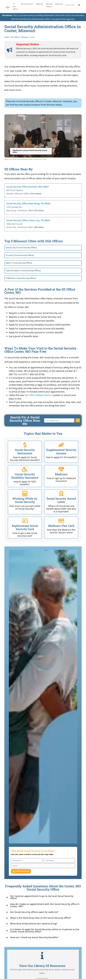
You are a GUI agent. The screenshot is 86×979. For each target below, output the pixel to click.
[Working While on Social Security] (25, 493)
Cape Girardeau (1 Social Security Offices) (23, 270)
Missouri (24, 37)
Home (6, 37)
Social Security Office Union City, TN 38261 (28, 220)
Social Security (26, 4)
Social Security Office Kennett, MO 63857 (27, 186)
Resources (59, 4)
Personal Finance (49, 5)
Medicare (39, 4)
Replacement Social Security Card (25, 527)
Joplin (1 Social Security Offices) (19, 263)
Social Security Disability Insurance (24, 475)
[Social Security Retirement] (25, 445)
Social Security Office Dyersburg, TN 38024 (28, 203)
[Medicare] (61, 469)
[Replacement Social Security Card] (25, 521)
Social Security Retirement (25, 451)
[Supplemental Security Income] (61, 445)
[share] (77, 117)
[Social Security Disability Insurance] (25, 469)
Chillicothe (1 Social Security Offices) (21, 278)
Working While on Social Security (25, 500)
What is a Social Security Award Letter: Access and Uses (37, 118)
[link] (8, 118)
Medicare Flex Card (61, 526)
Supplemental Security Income (61, 451)
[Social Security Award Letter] (61, 493)
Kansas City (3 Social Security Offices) (21, 247)
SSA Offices (15, 7)
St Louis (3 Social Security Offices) (20, 255)
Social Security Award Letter (61, 500)
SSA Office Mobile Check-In (39, 395)
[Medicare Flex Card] (61, 521)
